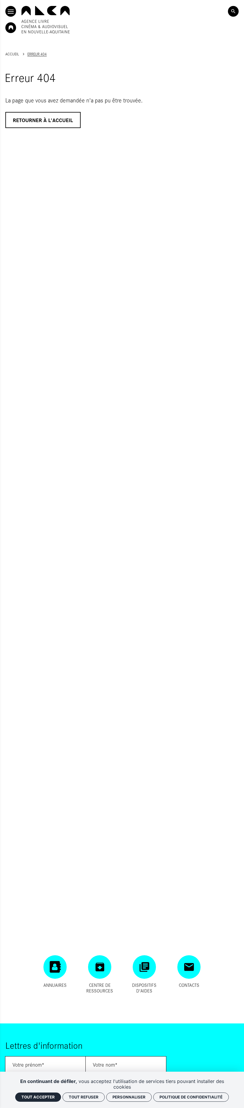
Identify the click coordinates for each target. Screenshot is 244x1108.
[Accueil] (45, 19)
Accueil (12, 54)
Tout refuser (83, 1097)
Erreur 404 (37, 54)
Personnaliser (129, 1097)
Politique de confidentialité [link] (191, 1097)
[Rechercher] (233, 11)
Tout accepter (38, 1097)
